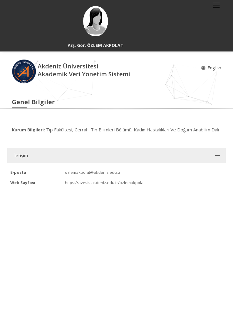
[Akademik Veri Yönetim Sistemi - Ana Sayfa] (25, 71)
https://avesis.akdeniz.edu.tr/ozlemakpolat (105, 182)
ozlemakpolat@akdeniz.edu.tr (92, 172)
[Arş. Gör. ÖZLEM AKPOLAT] (95, 21)
